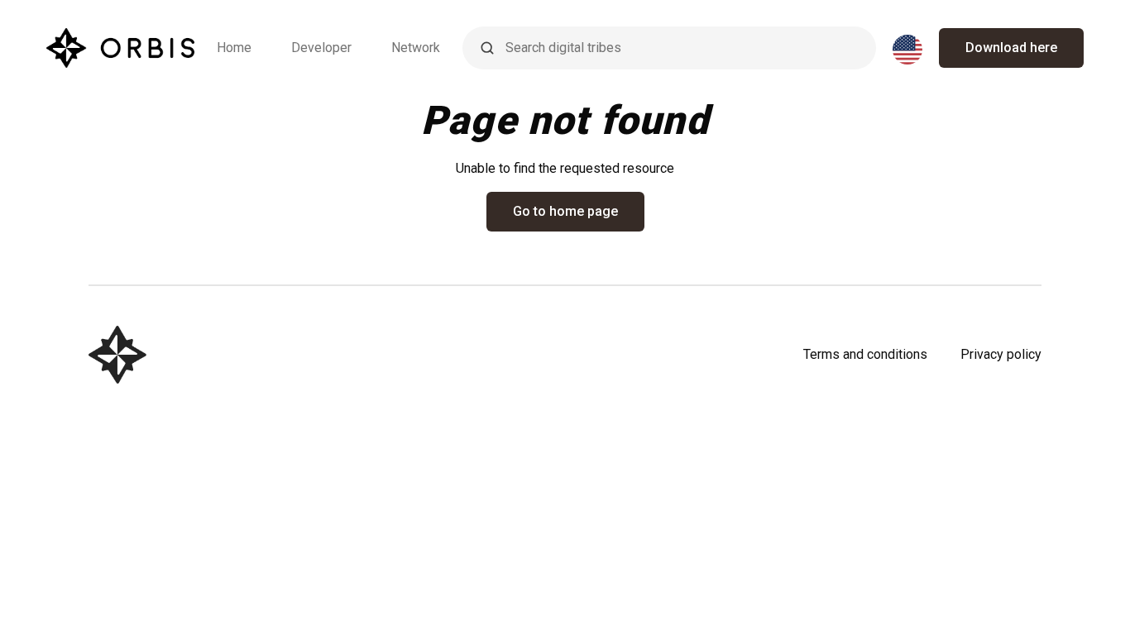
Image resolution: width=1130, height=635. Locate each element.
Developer (321, 47)
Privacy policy (1000, 354)
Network (415, 47)
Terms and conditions (865, 354)
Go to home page (565, 211)
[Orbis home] (120, 48)
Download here (1011, 47)
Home (234, 47)
